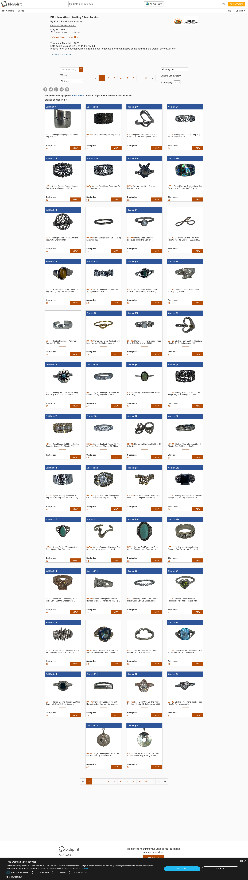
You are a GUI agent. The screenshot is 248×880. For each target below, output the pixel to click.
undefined (69, 855)
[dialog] (124, 869)
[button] (82, 877)
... (140, 78)
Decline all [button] (220, 869)
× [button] (245, 861)
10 (146, 781)
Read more (84, 868)
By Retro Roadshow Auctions (66, 21)
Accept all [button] (182, 869)
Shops (21, 10)
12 (146, 78)
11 (152, 781)
